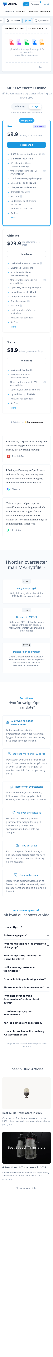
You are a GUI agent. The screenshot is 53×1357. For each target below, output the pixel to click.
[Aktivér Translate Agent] (40, 67)
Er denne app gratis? (16, 935)
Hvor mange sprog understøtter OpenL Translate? (22, 957)
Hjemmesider (43, 20)
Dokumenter (15, 20)
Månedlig (20, 106)
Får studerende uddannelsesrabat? (24, 987)
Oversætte (9, 11)
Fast (26, 4)
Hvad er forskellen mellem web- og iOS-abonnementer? (24, 1033)
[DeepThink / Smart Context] (46, 67)
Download (33, 11)
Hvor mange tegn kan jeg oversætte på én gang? (25, 945)
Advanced (35, 4)
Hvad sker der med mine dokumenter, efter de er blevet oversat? (21, 999)
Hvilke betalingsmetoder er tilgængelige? (19, 969)
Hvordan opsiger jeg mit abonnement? (18, 1012)
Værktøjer (20, 11)
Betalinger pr (18, 422)
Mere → (15, 407)
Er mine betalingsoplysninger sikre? (25, 979)
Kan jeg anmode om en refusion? (23, 1022)
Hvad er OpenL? (13, 927)
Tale (29, 20)
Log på (46, 4)
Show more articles (26, 1188)
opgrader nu (26, 144)
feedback (26, 1046)
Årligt (35, 106)
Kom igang (26, 360)
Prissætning (46, 11)
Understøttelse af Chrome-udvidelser (24, 202)
